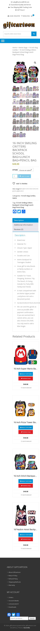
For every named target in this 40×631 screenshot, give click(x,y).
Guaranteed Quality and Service (21, 5)
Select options (27, 374)
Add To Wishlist (26, 387)
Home (14, 47)
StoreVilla (26, 628)
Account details (14, 601)
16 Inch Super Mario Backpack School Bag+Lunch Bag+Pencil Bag (26, 369)
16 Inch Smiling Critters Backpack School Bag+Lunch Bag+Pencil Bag (22, 205)
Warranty (12, 585)
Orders (11, 597)
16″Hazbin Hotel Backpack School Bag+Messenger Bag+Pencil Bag (26, 529)
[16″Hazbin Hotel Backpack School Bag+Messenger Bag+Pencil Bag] (26, 515)
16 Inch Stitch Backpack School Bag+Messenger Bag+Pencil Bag (26, 476)
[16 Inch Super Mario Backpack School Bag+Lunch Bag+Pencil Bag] (26, 355)
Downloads (12, 607)
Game (14, 198)
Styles (15, 170)
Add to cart (26, 176)
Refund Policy (13, 579)
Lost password (13, 604)
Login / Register (14, 16)
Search (32, 618)
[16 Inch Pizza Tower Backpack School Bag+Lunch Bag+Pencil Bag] (26, 408)
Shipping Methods (15, 582)
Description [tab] (19, 220)
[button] (35, 63)
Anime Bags (23, 47)
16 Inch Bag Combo (28, 196)
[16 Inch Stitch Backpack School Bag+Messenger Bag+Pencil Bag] (26, 462)
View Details (27, 378)
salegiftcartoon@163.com (21, 2)
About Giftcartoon (15, 572)
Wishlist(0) (26, 16)
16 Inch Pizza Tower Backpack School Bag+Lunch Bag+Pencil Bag (26, 422)
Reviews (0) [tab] (18, 229)
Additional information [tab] (23, 225)
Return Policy (13, 576)
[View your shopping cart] (32, 16)
